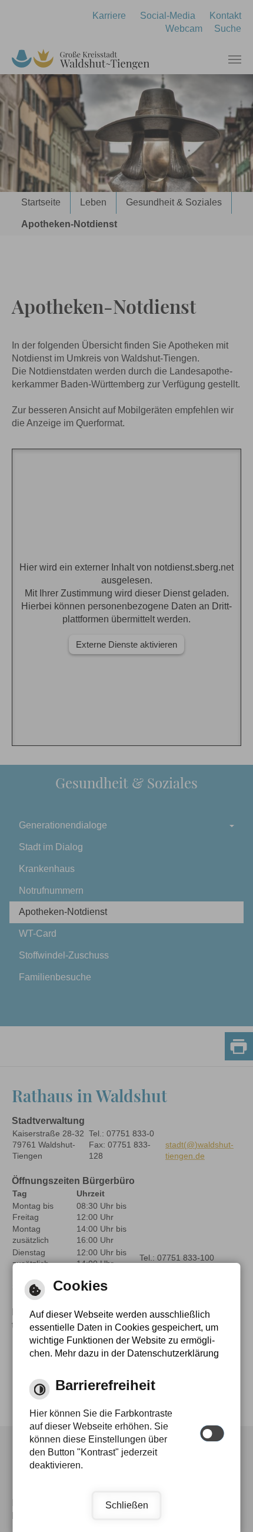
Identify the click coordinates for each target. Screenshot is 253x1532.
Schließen (126, 1505)
